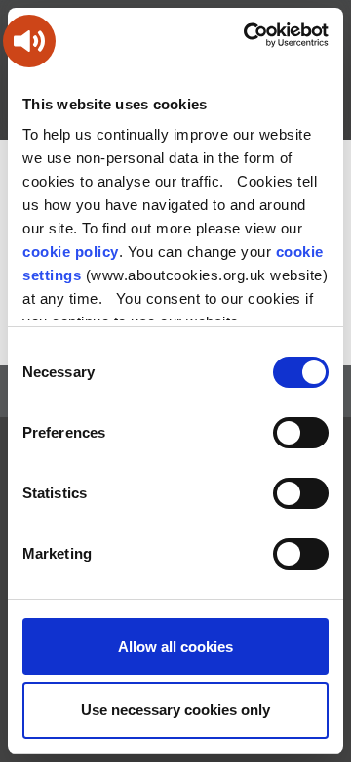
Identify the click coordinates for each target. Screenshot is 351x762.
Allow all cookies (175, 646)
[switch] (301, 432)
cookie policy (70, 251)
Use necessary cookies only (175, 709)
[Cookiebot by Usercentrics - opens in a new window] (248, 35)
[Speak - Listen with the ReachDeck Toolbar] (29, 41)
